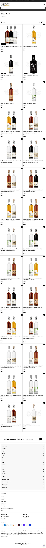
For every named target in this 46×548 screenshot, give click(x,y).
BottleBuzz (22, 542)
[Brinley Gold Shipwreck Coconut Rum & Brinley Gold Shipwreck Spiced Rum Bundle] (34, 358)
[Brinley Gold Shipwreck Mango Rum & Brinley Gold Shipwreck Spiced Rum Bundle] (34, 211)
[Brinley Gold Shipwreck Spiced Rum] (11, 95)
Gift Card (2, 499)
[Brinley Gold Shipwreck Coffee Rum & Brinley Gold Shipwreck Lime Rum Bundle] (34, 329)
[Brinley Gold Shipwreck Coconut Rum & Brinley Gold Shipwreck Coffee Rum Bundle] (11, 417)
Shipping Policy (4, 503)
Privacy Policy (3, 507)
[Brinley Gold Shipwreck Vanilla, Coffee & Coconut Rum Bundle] (11, 38)
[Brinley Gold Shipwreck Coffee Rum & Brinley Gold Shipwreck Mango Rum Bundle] (11, 329)
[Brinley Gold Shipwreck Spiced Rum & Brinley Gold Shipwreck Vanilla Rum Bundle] (34, 182)
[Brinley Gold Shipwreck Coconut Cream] (34, 67)
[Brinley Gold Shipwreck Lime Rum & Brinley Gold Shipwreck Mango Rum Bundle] (34, 270)
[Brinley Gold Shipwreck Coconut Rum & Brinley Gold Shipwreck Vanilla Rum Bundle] (11, 153)
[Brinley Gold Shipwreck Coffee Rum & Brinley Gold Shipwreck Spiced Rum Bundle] (34, 299)
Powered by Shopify (4, 536)
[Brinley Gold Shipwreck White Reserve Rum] (34, 416)
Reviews (2, 496)
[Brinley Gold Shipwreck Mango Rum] (34, 38)
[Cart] (41, 4)
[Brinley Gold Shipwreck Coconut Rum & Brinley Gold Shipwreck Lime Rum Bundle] (34, 387)
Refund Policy (3, 501)
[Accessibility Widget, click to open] (44, 546)
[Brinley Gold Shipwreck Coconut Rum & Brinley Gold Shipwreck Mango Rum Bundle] (11, 387)
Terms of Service (4, 505)
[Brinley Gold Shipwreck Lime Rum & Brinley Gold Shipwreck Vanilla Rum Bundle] (34, 241)
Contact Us (3, 498)
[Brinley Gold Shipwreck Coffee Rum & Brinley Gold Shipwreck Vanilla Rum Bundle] (11, 299)
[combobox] (23, 8)
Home (2, 11)
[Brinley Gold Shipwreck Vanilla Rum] (11, 67)
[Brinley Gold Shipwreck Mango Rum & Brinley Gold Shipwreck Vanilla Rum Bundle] (11, 123)
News (2, 510)
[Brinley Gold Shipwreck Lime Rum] (34, 95)
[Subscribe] (40, 439)
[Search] (44, 8)
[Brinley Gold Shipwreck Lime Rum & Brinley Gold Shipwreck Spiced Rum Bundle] (11, 270)
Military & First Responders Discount (7, 508)
